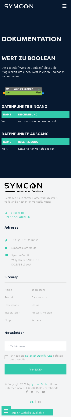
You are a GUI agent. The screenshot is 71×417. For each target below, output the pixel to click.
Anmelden (36, 369)
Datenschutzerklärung (38, 355)
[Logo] (19, 6)
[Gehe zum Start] (66, 405)
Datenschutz (39, 297)
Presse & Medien (42, 312)
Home (8, 289)
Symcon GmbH (40, 384)
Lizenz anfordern (17, 217)
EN (39, 401)
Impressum (38, 289)
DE (32, 401)
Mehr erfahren (16, 213)
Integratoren (12, 312)
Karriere (36, 320)
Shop (8, 320)
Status (35, 305)
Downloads (12, 305)
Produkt (9, 297)
